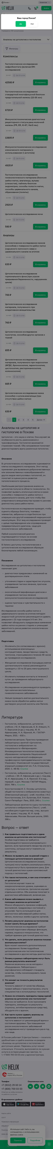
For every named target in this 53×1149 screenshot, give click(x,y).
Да (21, 24)
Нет (32, 24)
